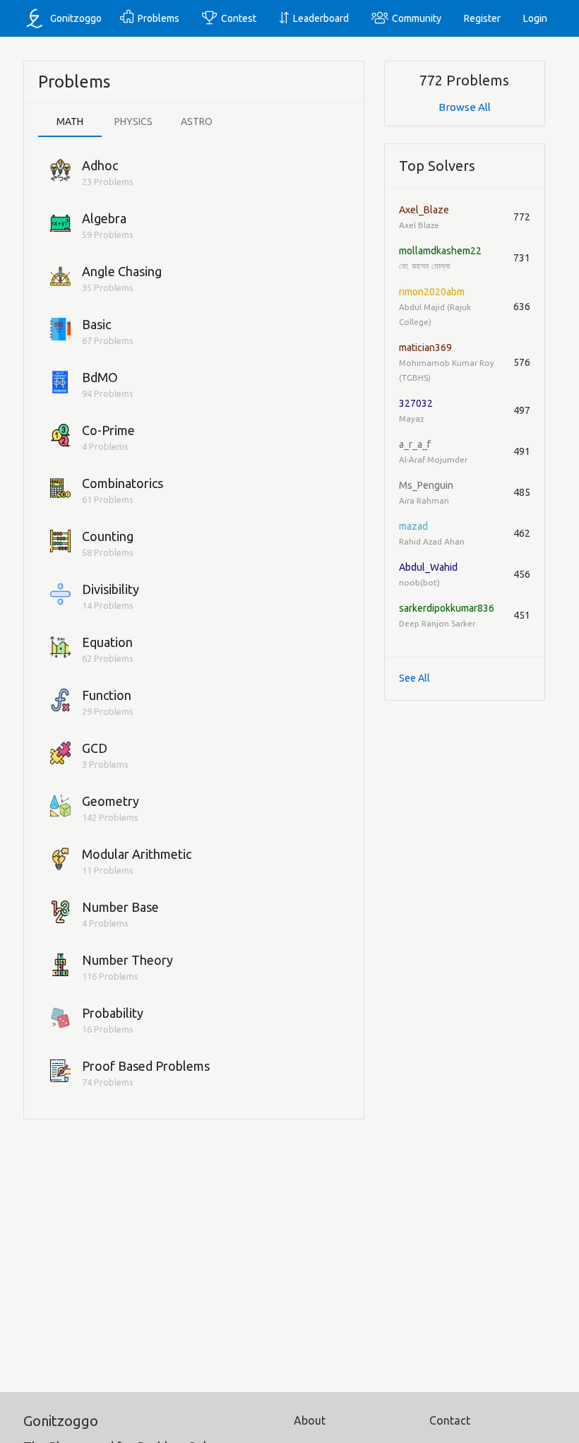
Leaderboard (319, 18)
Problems (156, 18)
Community (414, 18)
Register (482, 18)
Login (535, 18)
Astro (197, 121)
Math (69, 121)
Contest (236, 18)
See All (414, 678)
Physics (133, 121)
